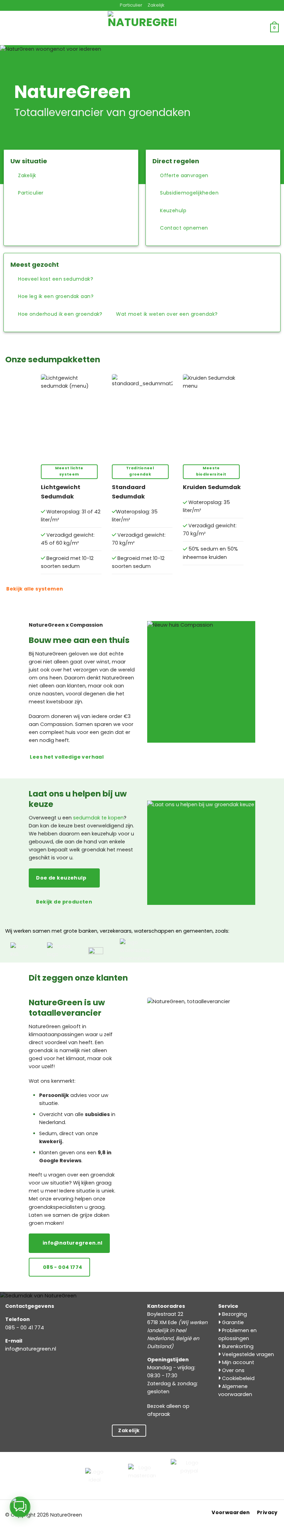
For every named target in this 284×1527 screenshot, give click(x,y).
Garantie (232, 1322)
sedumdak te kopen (98, 817)
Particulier (131, 5)
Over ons (233, 1370)
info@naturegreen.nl (30, 1348)
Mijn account (237, 1362)
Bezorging (234, 1314)
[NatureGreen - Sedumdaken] (142, 32)
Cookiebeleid (238, 1378)
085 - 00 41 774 (24, 1327)
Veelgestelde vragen (247, 1354)
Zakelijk (156, 5)
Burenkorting (237, 1346)
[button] (53, 28)
